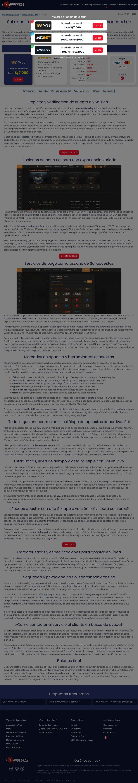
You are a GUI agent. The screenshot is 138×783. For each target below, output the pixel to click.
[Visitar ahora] (43, 25)
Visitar (98, 25)
